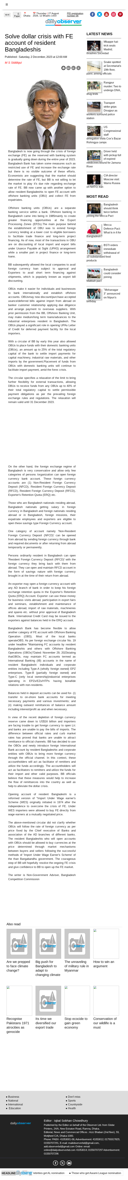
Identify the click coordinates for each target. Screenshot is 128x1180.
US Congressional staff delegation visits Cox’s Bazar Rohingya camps (103, 135)
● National (12, 1100)
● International (14, 1104)
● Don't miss (73, 1096)
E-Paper (17, 15)
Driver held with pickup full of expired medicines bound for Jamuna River (103, 159)
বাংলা (7, 14)
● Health (71, 1108)
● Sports (71, 1100)
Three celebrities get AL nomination (35, 1173)
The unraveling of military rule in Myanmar (76, 966)
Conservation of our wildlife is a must (105, 1023)
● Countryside (74, 1104)
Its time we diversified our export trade (46, 1023)
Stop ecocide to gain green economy (76, 1023)
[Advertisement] (42, 436)
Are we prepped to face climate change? (18, 966)
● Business (12, 1096)
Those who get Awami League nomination (87, 1173)
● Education (13, 1108)
